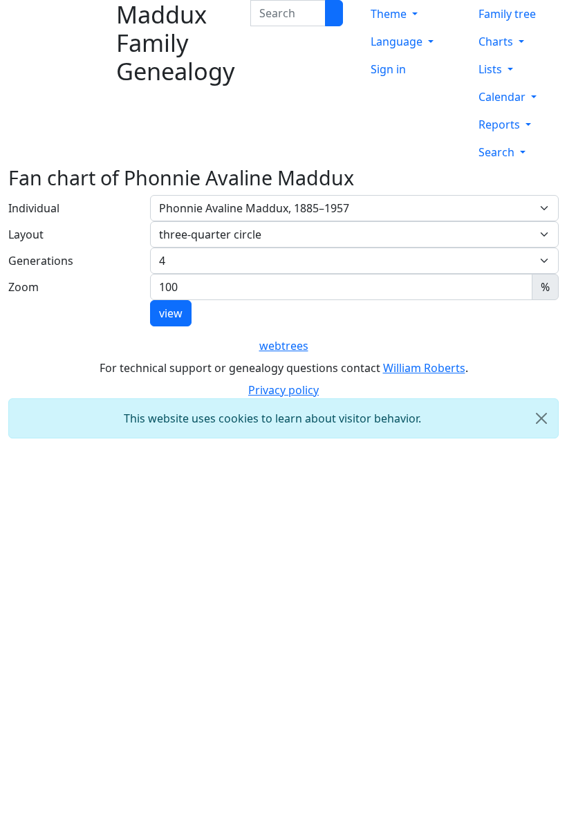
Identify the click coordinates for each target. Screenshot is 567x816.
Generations (40, 260)
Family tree (507, 13)
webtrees (283, 345)
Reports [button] (500, 124)
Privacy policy (283, 390)
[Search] (334, 13)
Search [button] (497, 152)
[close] (541, 418)
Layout (26, 234)
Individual (33, 208)
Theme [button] (390, 13)
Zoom (23, 287)
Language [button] (398, 41)
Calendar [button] (503, 96)
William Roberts (424, 367)
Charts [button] (497, 41)
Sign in (388, 69)
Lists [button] (491, 69)
